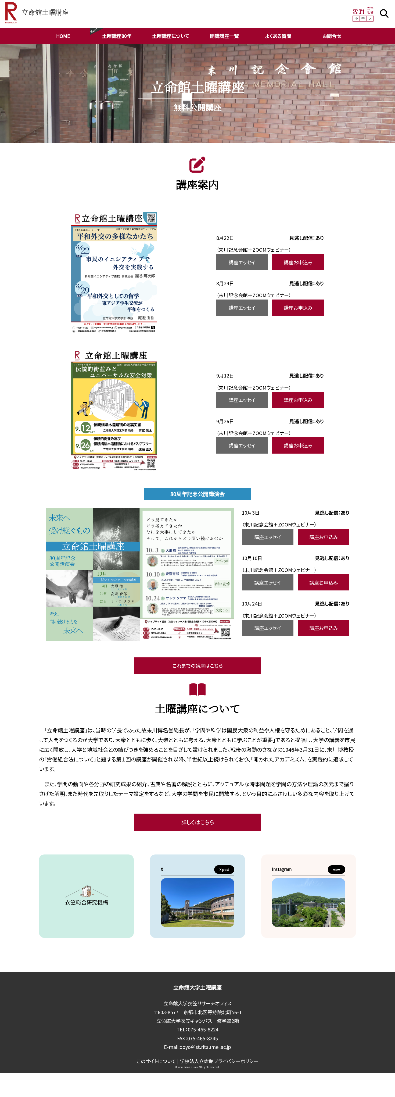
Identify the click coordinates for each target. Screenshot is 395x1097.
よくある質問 (278, 35)
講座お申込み (298, 262)
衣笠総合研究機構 (86, 902)
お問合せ (331, 35)
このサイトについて (156, 1060)
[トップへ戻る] (376, 1087)
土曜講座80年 (117, 35)
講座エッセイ (242, 262)
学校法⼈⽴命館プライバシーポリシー (219, 1060)
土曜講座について (170, 35)
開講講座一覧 (224, 35)
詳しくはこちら (197, 822)
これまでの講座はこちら (198, 665)
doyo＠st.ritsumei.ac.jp (205, 1046)
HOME (63, 35)
